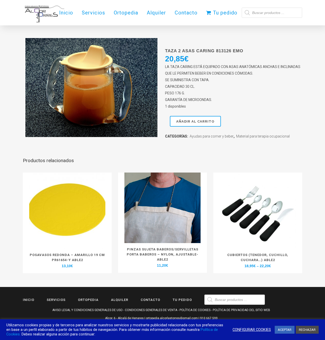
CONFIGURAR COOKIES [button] (252, 329)
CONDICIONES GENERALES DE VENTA (151, 310)
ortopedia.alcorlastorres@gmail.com (172, 318)
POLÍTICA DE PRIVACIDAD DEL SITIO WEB (241, 310)
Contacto (150, 300)
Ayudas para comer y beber (212, 136)
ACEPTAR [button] (284, 330)
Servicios (56, 300)
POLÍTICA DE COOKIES (195, 310)
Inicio (28, 300)
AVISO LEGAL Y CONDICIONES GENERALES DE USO (87, 310)
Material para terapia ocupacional (263, 136)
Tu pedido (182, 300)
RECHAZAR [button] (307, 330)
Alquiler (119, 300)
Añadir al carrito (195, 121)
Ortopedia (88, 300)
